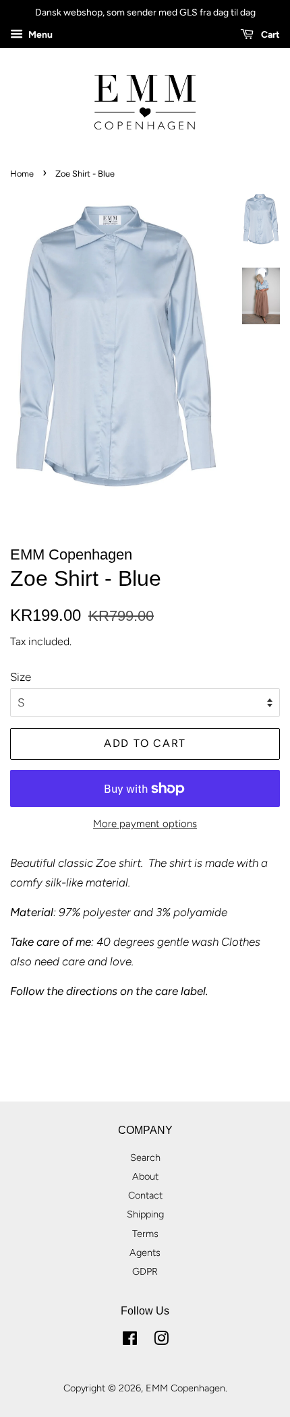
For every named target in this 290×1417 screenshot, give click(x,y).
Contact (145, 1195)
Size (20, 677)
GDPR (145, 1271)
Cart (269, 34)
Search (145, 1157)
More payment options (145, 824)
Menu (39, 34)
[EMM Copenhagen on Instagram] (161, 1341)
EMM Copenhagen (185, 1388)
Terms (145, 1234)
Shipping (145, 1214)
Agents (145, 1252)
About (145, 1176)
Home (22, 174)
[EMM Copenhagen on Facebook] (130, 1341)
